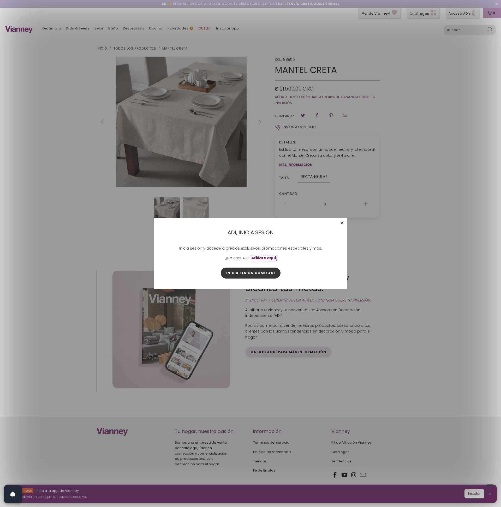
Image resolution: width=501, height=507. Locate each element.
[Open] (13, 494)
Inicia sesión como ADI (250, 273)
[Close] (342, 222)
